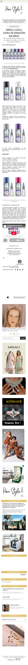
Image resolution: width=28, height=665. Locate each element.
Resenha (9, 42)
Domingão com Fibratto (15, 605)
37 (20, 261)
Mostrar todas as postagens (16, 21)
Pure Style (5, 656)
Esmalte (7, 38)
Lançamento (14, 38)
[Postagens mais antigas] (19, 298)
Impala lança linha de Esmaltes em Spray (14, 32)
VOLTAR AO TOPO (9, 657)
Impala (5, 66)
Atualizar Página (19, 657)
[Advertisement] (14, 284)
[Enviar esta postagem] (3, 257)
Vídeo (19, 42)
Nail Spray (12, 40)
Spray (15, 42)
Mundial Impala (16, 250)
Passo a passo (19, 40)
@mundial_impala (17, 253)
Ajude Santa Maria (6, 597)
